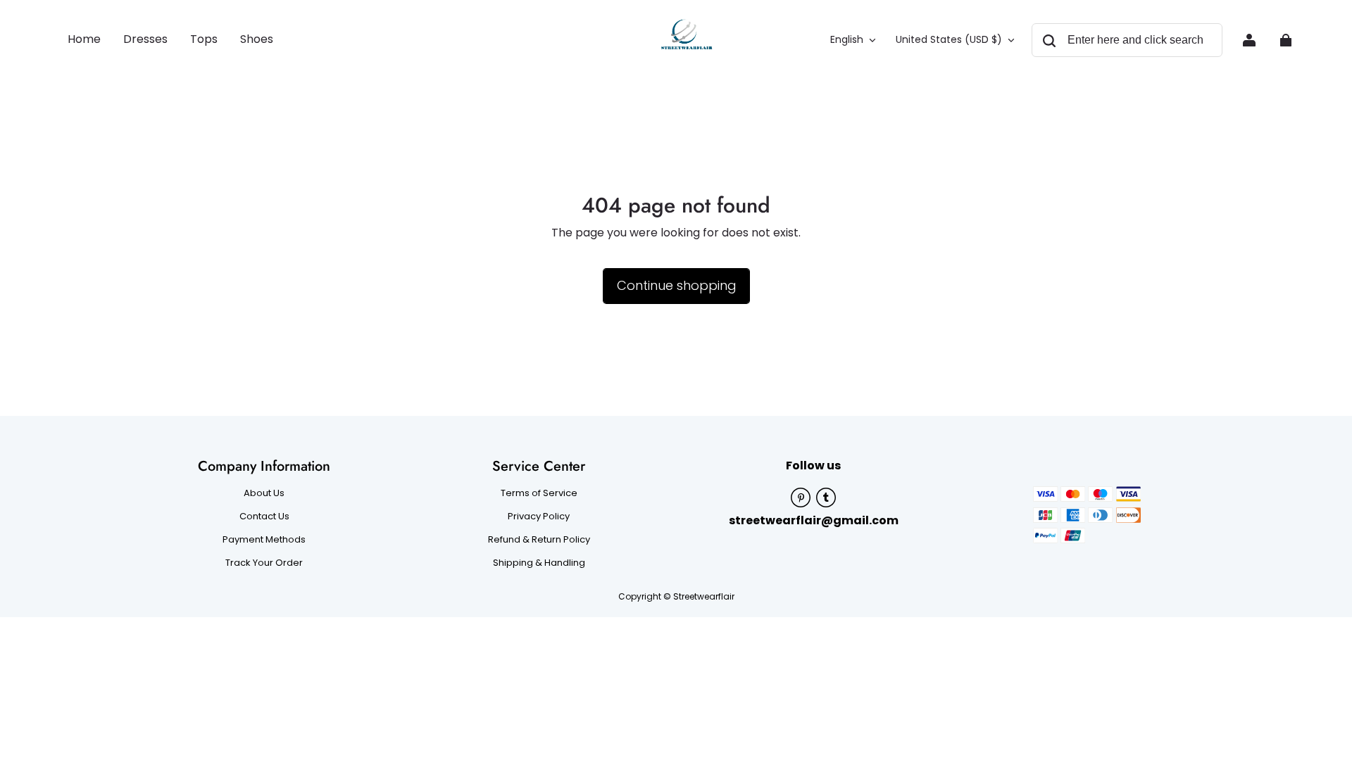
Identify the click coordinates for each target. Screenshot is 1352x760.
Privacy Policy (539, 516)
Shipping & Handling (539, 563)
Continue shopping (676, 285)
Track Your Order (264, 563)
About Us (264, 493)
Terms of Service (539, 493)
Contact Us (264, 516)
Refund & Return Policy (539, 539)
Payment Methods (264, 539)
